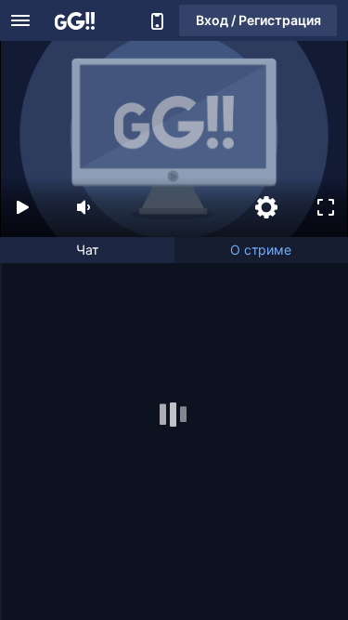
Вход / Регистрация (258, 20)
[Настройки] (266, 207)
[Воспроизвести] (22, 207)
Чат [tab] (87, 249)
